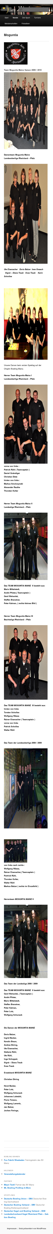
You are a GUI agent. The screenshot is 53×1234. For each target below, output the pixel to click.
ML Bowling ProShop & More (17, 1187)
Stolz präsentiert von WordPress (32, 1228)
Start (6, 17)
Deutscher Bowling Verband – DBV (19, 1204)
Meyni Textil (9, 1184)
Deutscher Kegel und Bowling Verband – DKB (24, 1211)
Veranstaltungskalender (14, 1174)
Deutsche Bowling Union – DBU (18, 1198)
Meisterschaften (11, 23)
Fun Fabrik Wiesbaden (14, 1160)
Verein (15, 17)
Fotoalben (26, 23)
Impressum (12, 1228)
